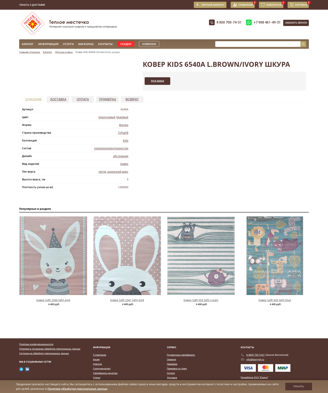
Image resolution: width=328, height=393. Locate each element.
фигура (123, 125)
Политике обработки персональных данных (77, 389)
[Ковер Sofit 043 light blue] (275, 255)
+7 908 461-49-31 (267, 22)
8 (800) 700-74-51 (255, 355)
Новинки (149, 44)
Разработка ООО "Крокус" (254, 377)
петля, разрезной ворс (113, 171)
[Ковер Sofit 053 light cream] (201, 255)
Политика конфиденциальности (36, 344)
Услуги (68, 44)
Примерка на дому (177, 368)
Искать (303, 44)
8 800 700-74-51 (229, 22)
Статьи (96, 377)
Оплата (83, 99)
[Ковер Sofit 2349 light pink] (53, 255)
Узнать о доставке (32, 4)
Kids (125, 140)
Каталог (28, 44)
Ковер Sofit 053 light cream (201, 300)
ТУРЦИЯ (123, 132)
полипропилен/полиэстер (111, 148)
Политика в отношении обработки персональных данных (49, 349)
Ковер (124, 164)
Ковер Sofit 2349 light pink (53, 300)
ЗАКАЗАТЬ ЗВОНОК (296, 22)
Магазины (86, 44)
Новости (97, 364)
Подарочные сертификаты (181, 355)
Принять (298, 386)
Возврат (132, 99)
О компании (99, 355)
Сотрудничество (101, 368)
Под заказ (157, 81)
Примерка (107, 99)
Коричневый (107, 117)
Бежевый (122, 117)
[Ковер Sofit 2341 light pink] (127, 255)
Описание (33, 99)
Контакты (105, 44)
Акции (96, 359)
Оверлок (171, 359)
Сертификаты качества (105, 373)
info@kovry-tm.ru (255, 359)
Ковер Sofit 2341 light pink (127, 300)
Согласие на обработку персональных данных (44, 353)
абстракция (120, 156)
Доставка (58, 99)
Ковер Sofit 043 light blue (275, 300)
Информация (48, 44)
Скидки (125, 44)
